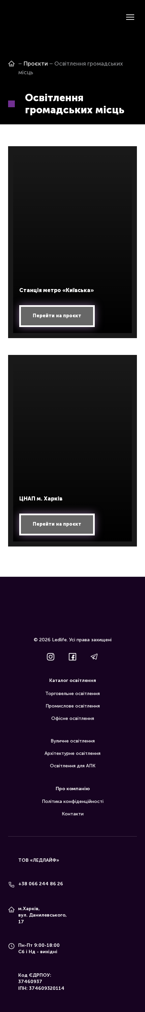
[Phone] (11, 885)
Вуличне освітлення (73, 741)
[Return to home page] (18, 17)
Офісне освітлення (72, 718)
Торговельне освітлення (72, 693)
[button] (57, 316)
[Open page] (11, 63)
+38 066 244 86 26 (40, 884)
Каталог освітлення (72, 680)
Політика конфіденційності (73, 801)
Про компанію (73, 789)
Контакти (73, 814)
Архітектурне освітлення (72, 753)
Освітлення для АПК (72, 766)
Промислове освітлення (73, 706)
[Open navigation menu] (130, 17)
